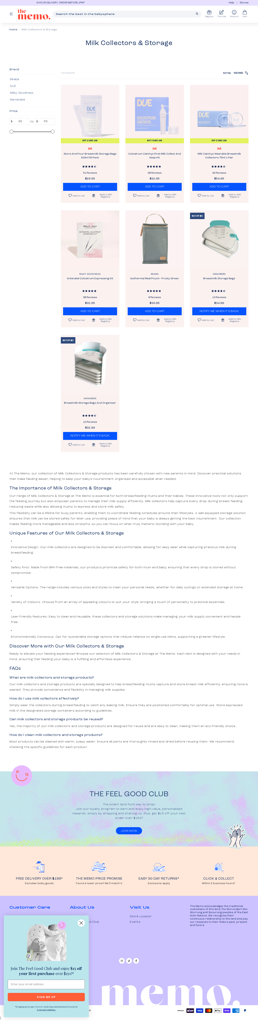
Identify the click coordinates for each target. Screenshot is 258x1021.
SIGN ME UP (46, 997)
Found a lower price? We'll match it (99, 883)
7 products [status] (68, 73)
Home (13, 29)
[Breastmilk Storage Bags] (219, 239)
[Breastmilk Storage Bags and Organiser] (90, 364)
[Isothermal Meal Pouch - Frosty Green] (154, 239)
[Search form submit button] (197, 13)
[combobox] (127, 14)
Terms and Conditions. (46, 1009)
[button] (103, 195)
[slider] (11, 131)
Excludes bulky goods (39, 883)
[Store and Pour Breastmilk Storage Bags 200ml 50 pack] (90, 114)
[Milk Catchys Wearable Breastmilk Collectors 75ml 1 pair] (219, 114)
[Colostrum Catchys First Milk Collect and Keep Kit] (154, 114)
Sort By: (233, 73)
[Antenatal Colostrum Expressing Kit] (90, 239)
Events (135, 922)
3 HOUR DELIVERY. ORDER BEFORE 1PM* (35, 3)
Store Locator (141, 916)
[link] (46, 942)
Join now (129, 830)
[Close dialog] (81, 923)
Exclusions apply (159, 883)
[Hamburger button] (11, 14)
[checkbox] (31, 79)
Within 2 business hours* (219, 883)
